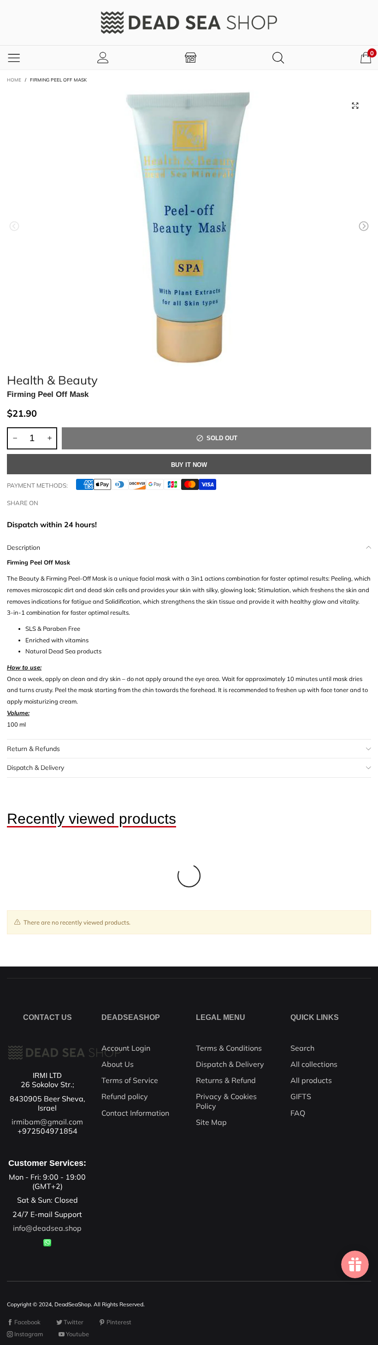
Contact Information (135, 1113)
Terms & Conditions (229, 1048)
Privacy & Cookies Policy (226, 1101)
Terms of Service (129, 1080)
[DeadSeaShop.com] (189, 23)
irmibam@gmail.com (47, 1121)
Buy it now (189, 464)
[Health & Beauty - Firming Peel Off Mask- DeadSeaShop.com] (189, 228)
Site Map (211, 1122)
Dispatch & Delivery (35, 767)
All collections (313, 1064)
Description (23, 547)
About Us (117, 1064)
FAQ (297, 1113)
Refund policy (124, 1096)
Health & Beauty (52, 379)
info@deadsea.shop (47, 1228)
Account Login (125, 1048)
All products (311, 1080)
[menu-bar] (14, 57)
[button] (14, 226)
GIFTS (300, 1096)
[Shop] (190, 57)
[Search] (278, 57)
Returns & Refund (226, 1080)
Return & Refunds (33, 749)
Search (302, 1048)
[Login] (103, 57)
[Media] (355, 105)
